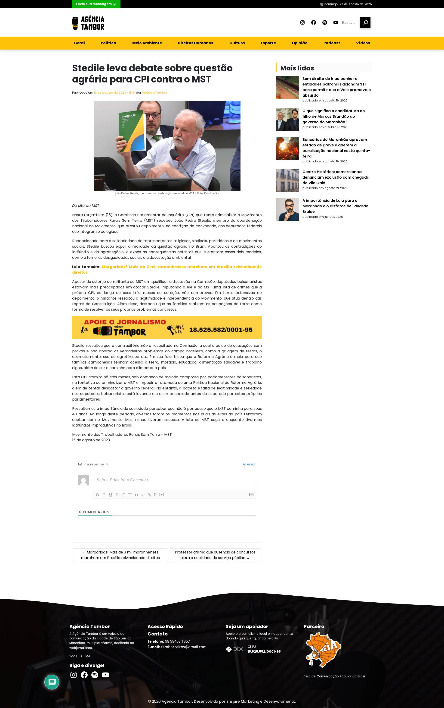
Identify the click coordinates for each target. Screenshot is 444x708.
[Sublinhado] (110, 495)
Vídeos (363, 43)
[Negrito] (97, 495)
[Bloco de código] (143, 495)
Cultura (237, 43)
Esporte (268, 43)
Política (108, 43)
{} (155, 494)
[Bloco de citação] (136, 495)
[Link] (149, 495)
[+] (161, 494)
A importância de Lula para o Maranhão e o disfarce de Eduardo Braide (335, 206)
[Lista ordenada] (123, 495)
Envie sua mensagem (94, 4)
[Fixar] (117, 495)
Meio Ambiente (147, 43)
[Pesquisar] (365, 22)
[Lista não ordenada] (130, 495)
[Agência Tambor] (88, 22)
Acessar (249, 464)
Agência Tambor (154, 92)
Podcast (332, 43)
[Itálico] (104, 495)
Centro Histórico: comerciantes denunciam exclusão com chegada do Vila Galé (335, 177)
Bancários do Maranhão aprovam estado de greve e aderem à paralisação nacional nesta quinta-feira (336, 148)
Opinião (300, 43)
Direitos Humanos (195, 43)
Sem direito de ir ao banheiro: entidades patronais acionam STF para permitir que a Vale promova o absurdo (336, 87)
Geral (79, 43)
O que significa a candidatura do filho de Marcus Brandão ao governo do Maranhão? (333, 116)
